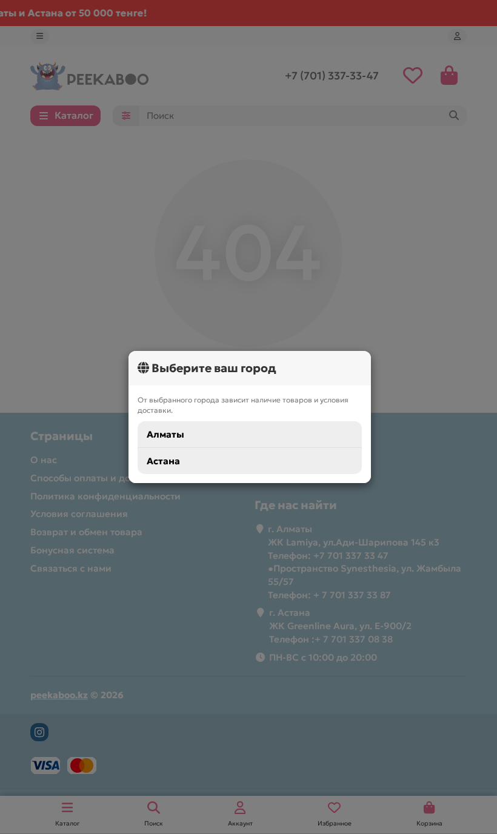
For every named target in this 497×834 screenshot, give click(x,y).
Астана (163, 461)
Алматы (165, 434)
